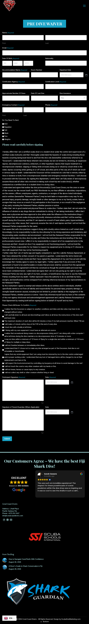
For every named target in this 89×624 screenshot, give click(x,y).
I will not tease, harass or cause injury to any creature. (24, 369)
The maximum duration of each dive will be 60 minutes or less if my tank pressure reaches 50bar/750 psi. (44, 321)
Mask (6, 133)
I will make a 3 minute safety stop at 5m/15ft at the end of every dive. (30, 324)
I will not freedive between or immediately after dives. (24, 345)
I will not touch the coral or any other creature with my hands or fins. (30, 366)
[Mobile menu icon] (84, 5)
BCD (6, 124)
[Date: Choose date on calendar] (72, 382)
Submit (7, 439)
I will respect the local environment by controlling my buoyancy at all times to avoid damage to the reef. (43, 363)
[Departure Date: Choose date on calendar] (86, 75)
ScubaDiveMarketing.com (71, 619)
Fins (5, 136)
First (4, 43)
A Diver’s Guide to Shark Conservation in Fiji (25, 566)
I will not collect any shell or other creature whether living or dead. (29, 372)
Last (47, 43)
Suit (5, 130)
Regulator (8, 127)
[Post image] (4, 560)
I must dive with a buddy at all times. (18, 327)
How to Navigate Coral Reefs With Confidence (26, 559)
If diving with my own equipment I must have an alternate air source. (30, 330)
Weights (7, 139)
